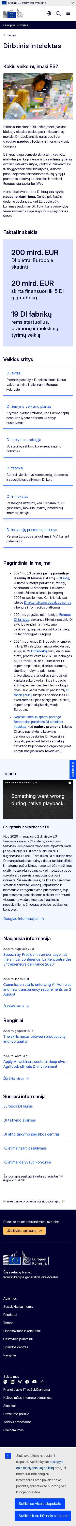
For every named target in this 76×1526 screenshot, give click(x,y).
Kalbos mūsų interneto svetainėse (27, 1398)
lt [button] (48, 13)
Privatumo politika (16, 1414)
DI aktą (64, 578)
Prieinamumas (13, 1430)
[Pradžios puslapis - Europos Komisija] (13, 13)
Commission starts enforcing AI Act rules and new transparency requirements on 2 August (37, 989)
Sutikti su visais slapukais (40, 1503)
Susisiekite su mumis (18, 1306)
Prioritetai (10, 1315)
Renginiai (9, 1355)
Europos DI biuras (18, 1106)
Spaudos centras (15, 1347)
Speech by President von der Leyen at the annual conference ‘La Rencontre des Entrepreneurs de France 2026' (37, 959)
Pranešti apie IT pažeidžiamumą (26, 1389)
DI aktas (13, 373)
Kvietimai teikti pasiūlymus (25, 1148)
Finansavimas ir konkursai (22, 1331)
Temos (11, 35)
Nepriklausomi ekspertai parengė (37, 717)
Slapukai (9, 1406)
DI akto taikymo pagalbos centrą (47, 602)
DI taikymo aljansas (19, 1120)
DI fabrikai (15, 468)
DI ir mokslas (17, 496)
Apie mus (10, 1298)
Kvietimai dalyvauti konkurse (27, 1162)
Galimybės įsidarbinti (18, 1339)
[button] (34, 1201)
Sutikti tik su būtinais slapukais (44, 1516)
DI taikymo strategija (23, 440)
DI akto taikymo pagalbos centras (31, 1134)
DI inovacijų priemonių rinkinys (31, 530)
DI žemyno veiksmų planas (28, 406)
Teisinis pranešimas (17, 1422)
